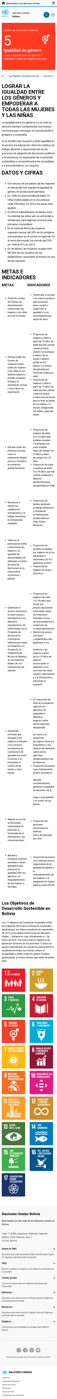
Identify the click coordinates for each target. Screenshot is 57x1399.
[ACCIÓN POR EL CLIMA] (14, 1133)
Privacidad (6, 1388)
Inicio (4, 76)
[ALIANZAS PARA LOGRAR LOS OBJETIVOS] (14, 1185)
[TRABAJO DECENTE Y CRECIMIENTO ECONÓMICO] (42, 1057)
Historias (7, 1292)
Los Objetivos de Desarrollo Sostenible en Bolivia (32, 76)
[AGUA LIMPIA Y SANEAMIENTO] (42, 1031)
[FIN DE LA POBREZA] (14, 980)
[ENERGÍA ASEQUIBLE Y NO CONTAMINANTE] (14, 1057)
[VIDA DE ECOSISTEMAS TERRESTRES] (14, 1159)
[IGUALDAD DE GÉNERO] (14, 1031)
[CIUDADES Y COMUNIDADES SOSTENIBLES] (14, 1108)
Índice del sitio (8, 1392)
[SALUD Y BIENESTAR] (14, 1005)
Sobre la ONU (9, 1248)
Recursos (7, 1307)
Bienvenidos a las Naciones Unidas (23, 3)
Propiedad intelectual (10, 1381)
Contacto (6, 1378)
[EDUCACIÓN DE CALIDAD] (42, 1005)
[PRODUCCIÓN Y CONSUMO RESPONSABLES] (42, 1108)
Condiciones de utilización (13, 1395)
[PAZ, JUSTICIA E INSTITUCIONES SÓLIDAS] (42, 1159)
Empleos (6, 1321)
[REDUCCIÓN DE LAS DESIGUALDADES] (42, 1082)
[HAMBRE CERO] (42, 980)
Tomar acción (9, 1277)
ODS (4, 1263)
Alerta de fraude (8, 1385)
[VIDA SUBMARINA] (42, 1133)
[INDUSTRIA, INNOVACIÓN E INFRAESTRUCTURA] (14, 1082)
